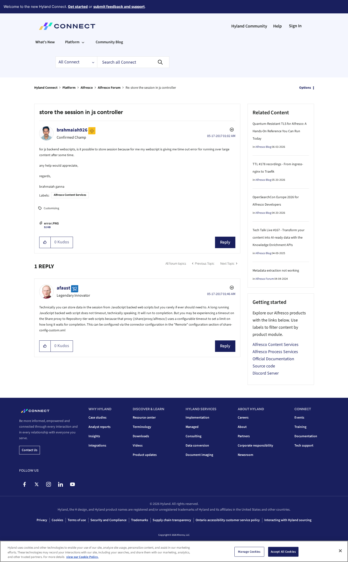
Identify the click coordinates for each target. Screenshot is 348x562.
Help (277, 26)
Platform (69, 87)
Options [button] (305, 87)
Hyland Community (249, 26)
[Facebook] (24, 484)
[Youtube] (72, 484)
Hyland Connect (45, 87)
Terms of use (77, 520)
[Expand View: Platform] (83, 42)
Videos (138, 445)
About (242, 427)
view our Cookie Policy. (82, 557)
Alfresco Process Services (275, 352)
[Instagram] (48, 484)
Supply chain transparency (172, 520)
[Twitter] (36, 484)
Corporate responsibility (255, 445)
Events (299, 417)
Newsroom (245, 455)
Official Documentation (273, 359)
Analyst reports (99, 427)
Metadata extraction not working (276, 270)
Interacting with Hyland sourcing (287, 520)
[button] (45, 242)
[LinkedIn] (60, 484)
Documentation (305, 436)
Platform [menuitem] (72, 42)
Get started (78, 6)
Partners (244, 436)
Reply (225, 242)
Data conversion (197, 445)
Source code (264, 366)
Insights (94, 436)
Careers (243, 417)
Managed (192, 427)
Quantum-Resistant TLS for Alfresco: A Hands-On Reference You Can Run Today (280, 131)
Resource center (144, 417)
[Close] (340, 551)
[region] (174, 551)
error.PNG (51, 223)
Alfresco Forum (109, 87)
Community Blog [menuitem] (109, 42)
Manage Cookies (249, 551)
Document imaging (199, 455)
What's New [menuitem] (45, 42)
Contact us (29, 450)
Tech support (303, 445)
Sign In (295, 26)
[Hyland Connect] (67, 26)
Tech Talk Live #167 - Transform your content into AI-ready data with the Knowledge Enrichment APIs (278, 237)
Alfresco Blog (263, 147)
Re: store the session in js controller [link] (151, 87)
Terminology (142, 427)
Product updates (145, 455)
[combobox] (133, 62)
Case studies (97, 417)
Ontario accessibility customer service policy (228, 520)
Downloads (141, 436)
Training (300, 427)
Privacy (42, 520)
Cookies (57, 520)
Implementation (197, 417)
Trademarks (139, 520)
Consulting (193, 436)
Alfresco (87, 87)
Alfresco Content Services (70, 195)
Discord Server (266, 373)
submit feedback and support (119, 6)
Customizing (51, 208)
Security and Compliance (108, 520)
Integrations (97, 445)
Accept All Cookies (283, 551)
